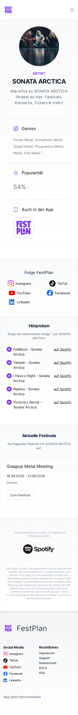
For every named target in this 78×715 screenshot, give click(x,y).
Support (44, 658)
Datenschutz (48, 663)
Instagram (16, 654)
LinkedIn (15, 680)
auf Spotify (62, 349)
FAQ (42, 673)
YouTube (15, 667)
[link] (39, 481)
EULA (43, 668)
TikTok (13, 660)
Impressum (46, 653)
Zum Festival (20, 495)
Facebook (16, 673)
